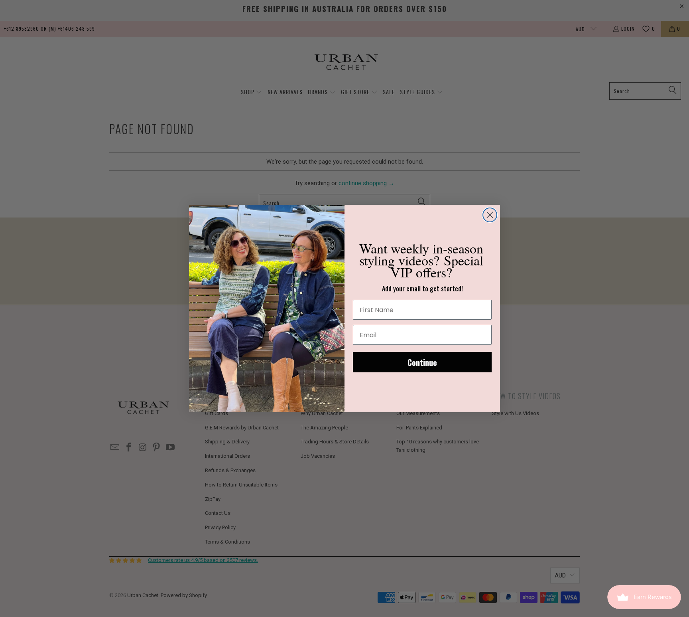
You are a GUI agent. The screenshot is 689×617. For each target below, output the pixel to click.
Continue (422, 362)
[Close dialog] (490, 215)
